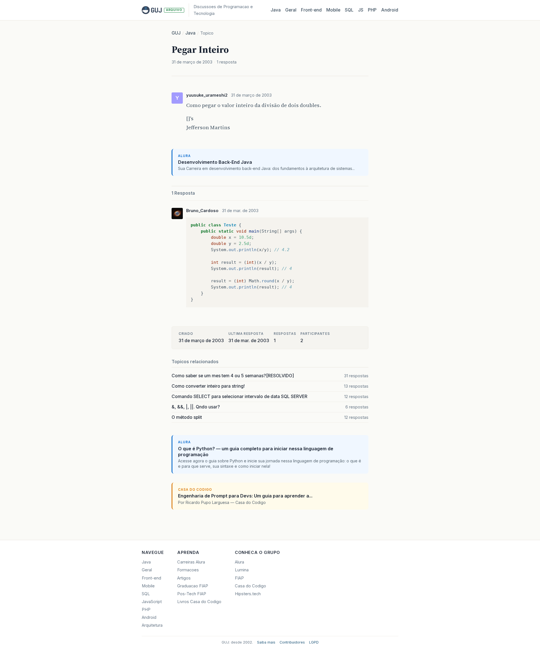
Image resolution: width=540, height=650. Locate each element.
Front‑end (311, 10)
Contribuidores (292, 642)
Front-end (151, 578)
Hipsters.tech (248, 593)
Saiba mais (266, 642)
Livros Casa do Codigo (199, 601)
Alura (239, 562)
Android (389, 10)
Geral (290, 10)
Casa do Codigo (250, 585)
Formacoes (188, 569)
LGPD (314, 642)
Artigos (184, 578)
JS (360, 10)
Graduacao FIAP (192, 585)
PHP (372, 10)
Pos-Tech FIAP (191, 593)
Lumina (242, 569)
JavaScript (152, 601)
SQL (349, 10)
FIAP (239, 578)
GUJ (176, 33)
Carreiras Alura (191, 562)
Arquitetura (152, 625)
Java (276, 10)
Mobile (333, 10)
